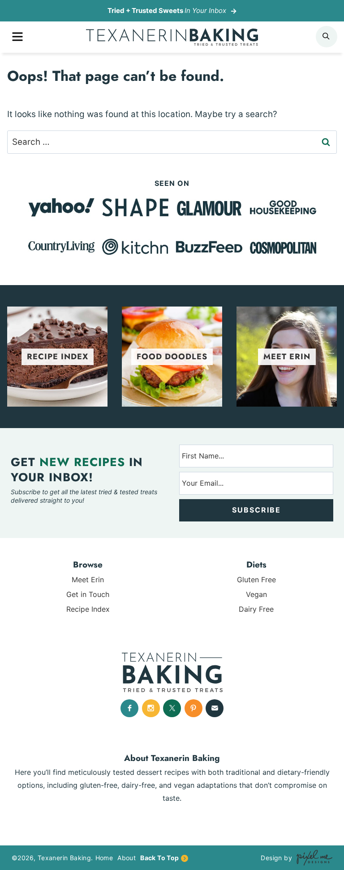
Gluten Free (256, 579)
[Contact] (215, 708)
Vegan (256, 594)
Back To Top (159, 858)
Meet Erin (88, 579)
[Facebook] (129, 708)
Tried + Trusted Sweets (167, 10)
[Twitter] (172, 708)
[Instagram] (151, 708)
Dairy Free (256, 609)
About (126, 858)
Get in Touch (87, 594)
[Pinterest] (193, 708)
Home (104, 858)
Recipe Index (88, 609)
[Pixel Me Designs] (312, 858)
